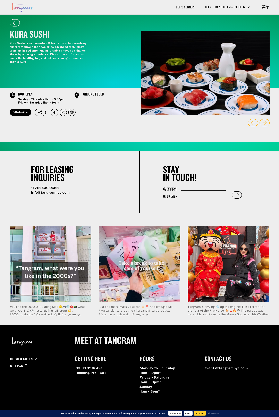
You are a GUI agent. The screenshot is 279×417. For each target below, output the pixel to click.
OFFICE (16, 366)
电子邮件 (170, 189)
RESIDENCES (21, 359)
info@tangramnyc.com (50, 192)
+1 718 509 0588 (45, 188)
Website (20, 112)
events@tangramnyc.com (226, 368)
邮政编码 (170, 197)
